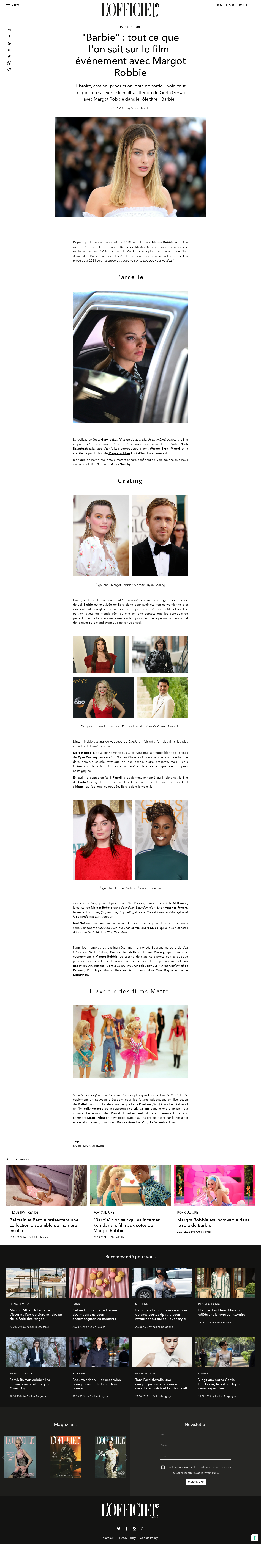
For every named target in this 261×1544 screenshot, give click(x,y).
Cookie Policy (149, 1538)
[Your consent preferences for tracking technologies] (254, 1537)
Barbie (124, 247)
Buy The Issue (226, 5)
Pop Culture (130, 27)
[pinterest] (9, 43)
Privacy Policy (211, 1472)
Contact (108, 1538)
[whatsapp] (9, 63)
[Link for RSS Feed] (142, 1529)
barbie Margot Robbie (89, 1145)
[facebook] (9, 37)
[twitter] (9, 57)
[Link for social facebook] (126, 1529)
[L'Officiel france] (130, 10)
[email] (9, 30)
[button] (126, 1457)
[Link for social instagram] (134, 1529)
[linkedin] (9, 50)
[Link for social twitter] (119, 1529)
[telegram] (9, 70)
